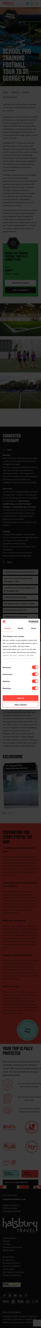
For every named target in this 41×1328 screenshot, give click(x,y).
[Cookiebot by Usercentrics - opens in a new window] (28, 621)
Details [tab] (20, 628)
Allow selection (20, 705)
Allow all (20, 698)
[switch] (35, 674)
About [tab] (33, 628)
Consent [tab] (7, 628)
